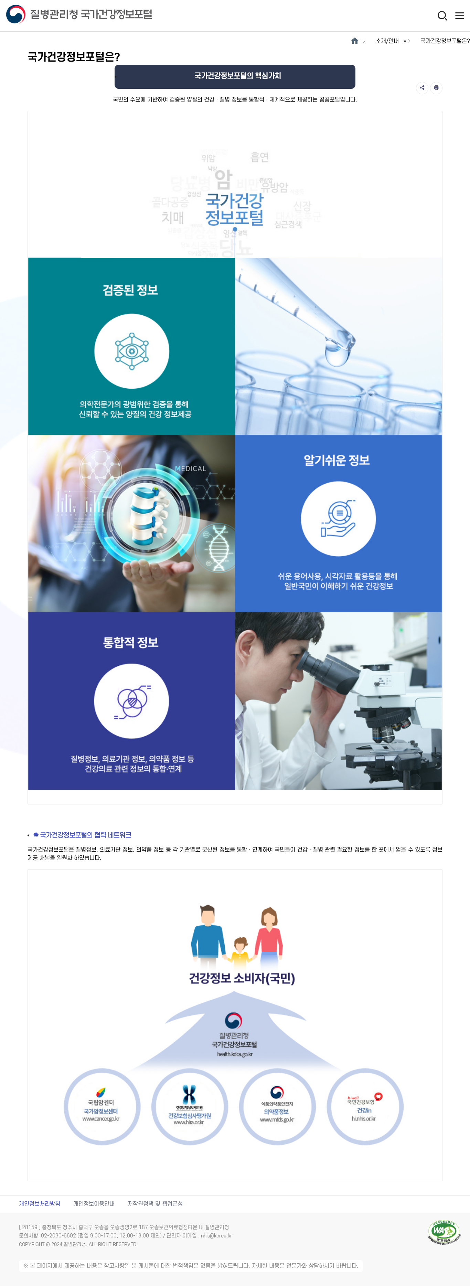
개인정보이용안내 (94, 1204)
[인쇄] (436, 88)
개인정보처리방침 (39, 1204)
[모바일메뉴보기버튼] (460, 15)
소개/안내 (387, 41)
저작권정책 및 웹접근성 (155, 1204)
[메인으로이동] (354, 41)
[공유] (422, 88)
